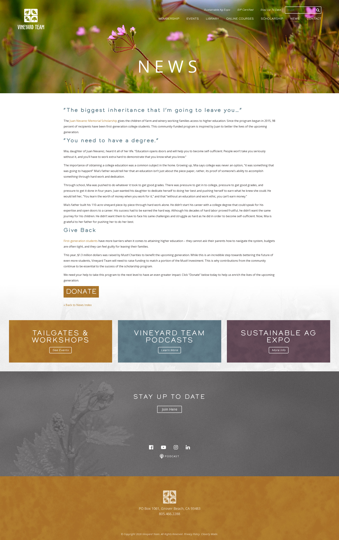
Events (192, 18)
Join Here (169, 409)
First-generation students (81, 241)
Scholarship (272, 18)
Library (212, 18)
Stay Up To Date (270, 9)
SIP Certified (245, 9)
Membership (169, 18)
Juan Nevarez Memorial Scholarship (93, 121)
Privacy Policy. (192, 534)
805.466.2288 (169, 513)
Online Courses (240, 18)
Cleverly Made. (209, 534)
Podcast (171, 456)
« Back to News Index (78, 305)
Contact (314, 18)
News (295, 18)
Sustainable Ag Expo (217, 9)
